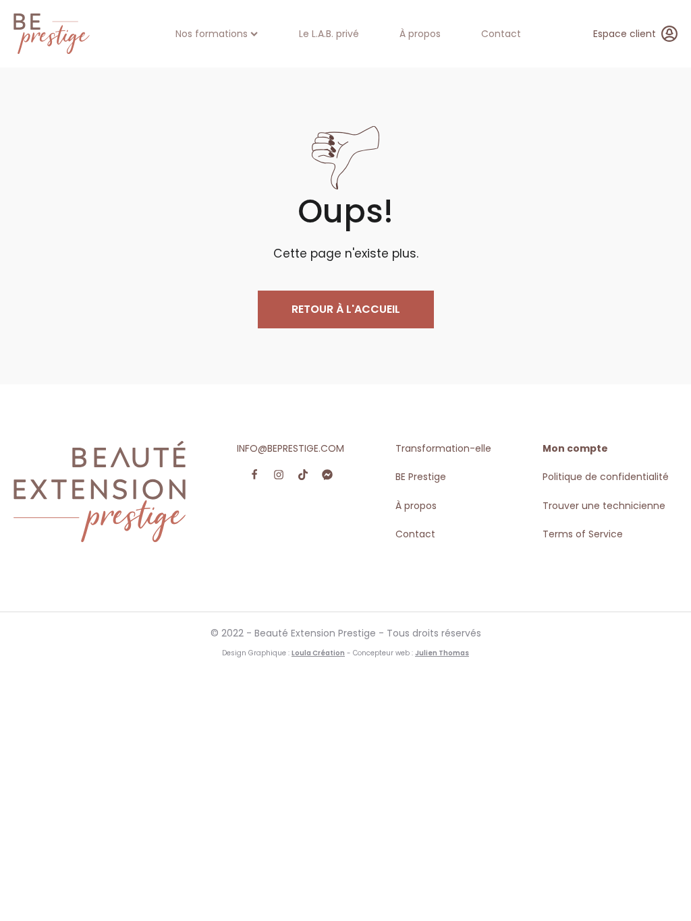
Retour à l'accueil (346, 309)
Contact (501, 33)
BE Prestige (420, 476)
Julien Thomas (442, 653)
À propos (420, 33)
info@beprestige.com (290, 448)
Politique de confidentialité (606, 476)
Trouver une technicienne (604, 505)
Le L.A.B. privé (329, 33)
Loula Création (318, 653)
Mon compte (575, 448)
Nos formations (211, 33)
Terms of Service (583, 534)
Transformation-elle (443, 448)
